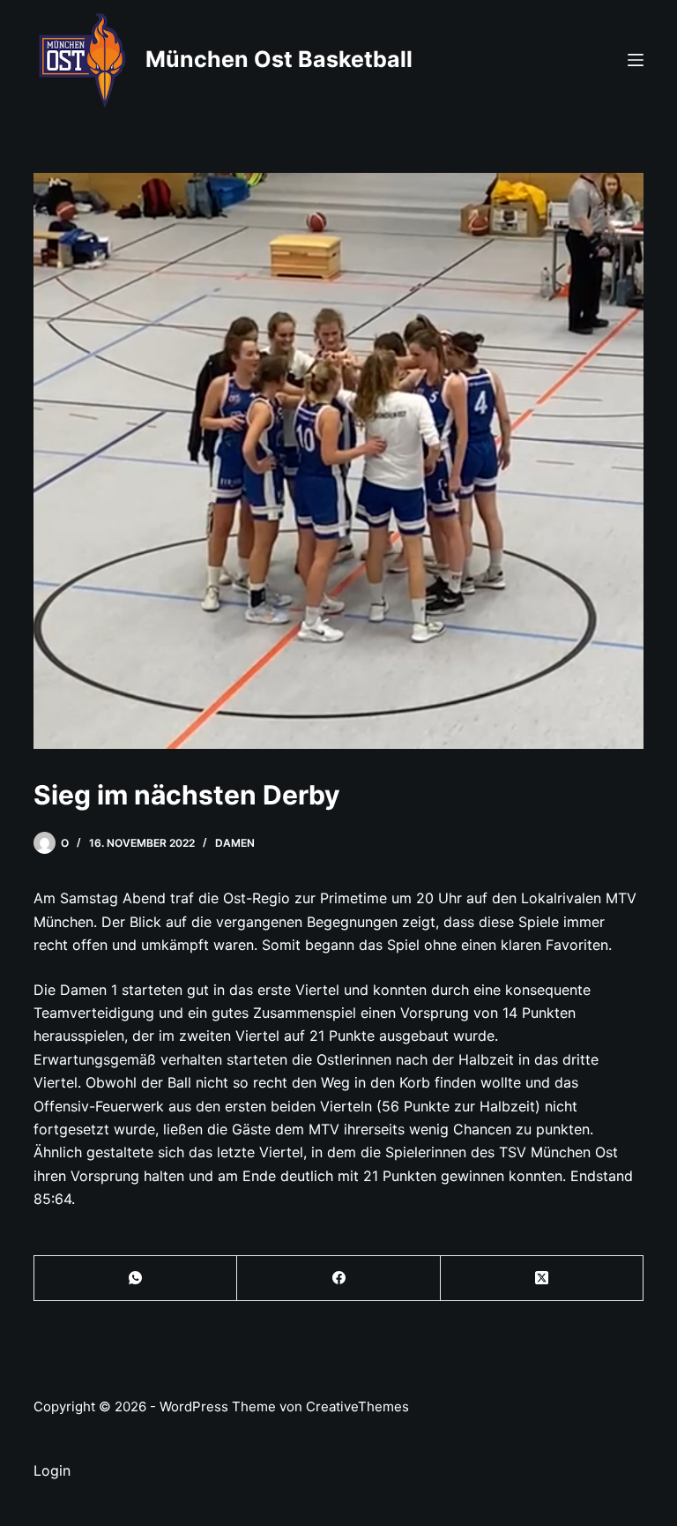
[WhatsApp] (135, 1278)
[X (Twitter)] (542, 1278)
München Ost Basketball (279, 59)
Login (52, 1470)
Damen (235, 842)
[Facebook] (338, 1278)
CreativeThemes (357, 1406)
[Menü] (636, 60)
